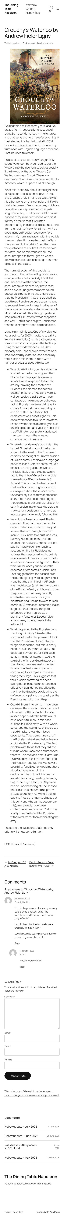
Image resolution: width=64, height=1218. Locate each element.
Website (8, 1059)
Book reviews (29, 43)
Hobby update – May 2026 (20, 1157)
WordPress (55, 1211)
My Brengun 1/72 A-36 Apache (15, 864)
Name (7, 1032)
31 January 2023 (22, 898)
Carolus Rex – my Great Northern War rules (41, 864)
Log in (51, 9)
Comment (9, 996)
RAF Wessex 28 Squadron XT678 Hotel (20, 1147)
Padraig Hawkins (22, 902)
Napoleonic (28, 844)
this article (24, 145)
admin (17, 43)
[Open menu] (58, 9)
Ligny (16, 844)
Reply (17, 943)
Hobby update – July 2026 (20, 1126)
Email (7, 1046)
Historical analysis (44, 43)
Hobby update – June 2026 (21, 1135)
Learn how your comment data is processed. (31, 1095)
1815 (8, 844)
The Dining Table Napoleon (30, 1176)
